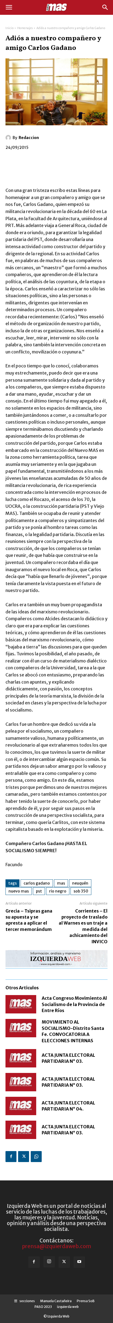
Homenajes (25, 28)
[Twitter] (23, 1156)
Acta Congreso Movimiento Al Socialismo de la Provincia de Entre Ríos (74, 1004)
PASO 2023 (43, 1307)
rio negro (57, 891)
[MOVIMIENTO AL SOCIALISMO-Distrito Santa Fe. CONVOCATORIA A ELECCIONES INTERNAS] (20, 1028)
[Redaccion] (9, 137)
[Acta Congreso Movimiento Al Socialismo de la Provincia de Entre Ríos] (20, 1004)
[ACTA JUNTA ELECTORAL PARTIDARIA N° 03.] (20, 1058)
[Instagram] (49, 1261)
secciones (26, 1301)
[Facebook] (10, 1156)
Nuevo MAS (19, 891)
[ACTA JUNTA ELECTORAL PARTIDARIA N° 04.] (20, 1106)
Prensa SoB (86, 1301)
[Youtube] (79, 1262)
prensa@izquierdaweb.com (56, 1246)
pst (39, 891)
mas (61, 883)
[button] (9, 7)
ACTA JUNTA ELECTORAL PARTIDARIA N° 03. (68, 1058)
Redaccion (29, 137)
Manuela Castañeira (56, 1301)
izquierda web (68, 1307)
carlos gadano (37, 883)
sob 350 (81, 891)
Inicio (9, 28)
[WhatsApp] (36, 1156)
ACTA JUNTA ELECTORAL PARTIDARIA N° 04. (68, 1106)
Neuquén (80, 883)
